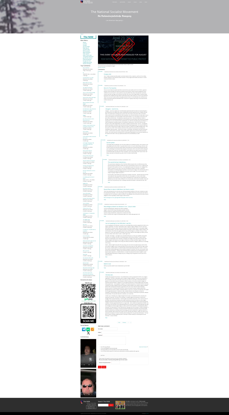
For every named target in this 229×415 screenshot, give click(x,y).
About (140, 2)
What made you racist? (87, 82)
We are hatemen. (86, 67)
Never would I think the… (87, 150)
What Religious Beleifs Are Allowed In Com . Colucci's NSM (119, 206)
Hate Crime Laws (87, 55)
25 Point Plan (86, 49)
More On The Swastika (110, 88)
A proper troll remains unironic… (89, 198)
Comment (100, 335)
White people (86, 51)
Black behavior (86, 52)
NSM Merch (114, 2)
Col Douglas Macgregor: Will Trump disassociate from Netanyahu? (88, 144)
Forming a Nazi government (88, 165)
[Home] (82, 2)
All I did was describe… (87, 188)
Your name (100, 328)
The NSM (86, 401)
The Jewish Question (88, 56)
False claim (85, 254)
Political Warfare (87, 59)
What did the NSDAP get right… (89, 267)
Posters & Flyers (87, 63)
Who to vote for (86, 250)
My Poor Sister (86, 262)
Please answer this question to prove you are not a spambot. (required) (113, 359)
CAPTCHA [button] (102, 355)
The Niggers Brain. (86, 219)
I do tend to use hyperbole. (88, 245)
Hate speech (86, 53)
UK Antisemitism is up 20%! (88, 77)
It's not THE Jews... (86, 235)
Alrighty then (85, 183)
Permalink (100, 71)
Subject (99, 332)
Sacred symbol (110, 142)
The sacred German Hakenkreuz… (117, 162)
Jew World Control (87, 58)
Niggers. (84, 115)
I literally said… (109, 275)
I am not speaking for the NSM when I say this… (118, 223)
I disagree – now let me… (112, 109)
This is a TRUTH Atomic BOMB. (89, 92)
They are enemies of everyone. (89, 160)
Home (146, 2)
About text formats (143, 346)
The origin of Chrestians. (87, 87)
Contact (135, 2)
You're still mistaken (87, 193)
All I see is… (85, 224)
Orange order (107, 74)
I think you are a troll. (87, 208)
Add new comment (101, 67)
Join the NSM (122, 2)
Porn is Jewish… (86, 131)
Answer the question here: (104, 362)
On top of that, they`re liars (88, 155)
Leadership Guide (87, 62)
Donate (129, 2)
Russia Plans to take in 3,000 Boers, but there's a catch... (119, 189)
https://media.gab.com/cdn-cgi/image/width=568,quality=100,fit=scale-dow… (118, 197)
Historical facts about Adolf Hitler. (89, 97)
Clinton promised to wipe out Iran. (89, 240)
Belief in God (107, 264)
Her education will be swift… (88, 257)
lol (83, 72)
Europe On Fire (87, 61)
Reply (105, 80)
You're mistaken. (86, 203)
